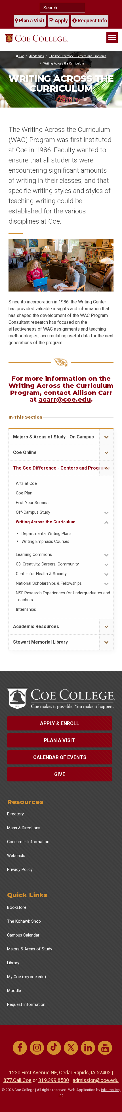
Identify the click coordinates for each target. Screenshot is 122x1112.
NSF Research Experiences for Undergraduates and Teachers (63, 596)
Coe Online (25, 452)
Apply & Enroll (59, 723)
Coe (21, 56)
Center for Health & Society (41, 573)
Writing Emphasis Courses (45, 541)
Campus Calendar (23, 935)
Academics (36, 56)
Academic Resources (36, 626)
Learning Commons (34, 554)
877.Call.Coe (17, 1080)
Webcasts (16, 855)
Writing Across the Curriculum (63, 63)
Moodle (14, 990)
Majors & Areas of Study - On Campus (53, 437)
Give (59, 774)
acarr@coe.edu (65, 399)
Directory (15, 814)
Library (13, 963)
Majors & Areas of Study (29, 949)
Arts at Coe (26, 483)
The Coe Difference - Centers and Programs (77, 56)
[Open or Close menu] (106, 437)
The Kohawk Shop (24, 921)
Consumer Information (28, 841)
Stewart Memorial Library (40, 642)
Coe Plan (24, 493)
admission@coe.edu (96, 1080)
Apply (61, 20)
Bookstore (16, 907)
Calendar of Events (59, 757)
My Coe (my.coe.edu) (26, 976)
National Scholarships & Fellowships (49, 583)
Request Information (26, 1004)
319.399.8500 (53, 1080)
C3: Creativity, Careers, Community (47, 564)
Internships (26, 609)
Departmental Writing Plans (46, 533)
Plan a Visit (31, 20)
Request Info (92, 20)
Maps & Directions (23, 828)
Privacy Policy (20, 869)
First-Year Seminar (33, 502)
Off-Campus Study (33, 512)
